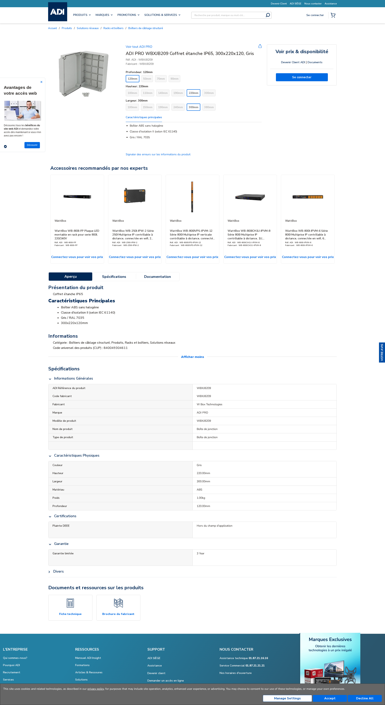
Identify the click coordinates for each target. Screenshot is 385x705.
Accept (329, 698)
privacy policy (95, 689)
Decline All (365, 698)
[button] (382, 352)
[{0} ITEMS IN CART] (334, 15)
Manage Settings (287, 698)
